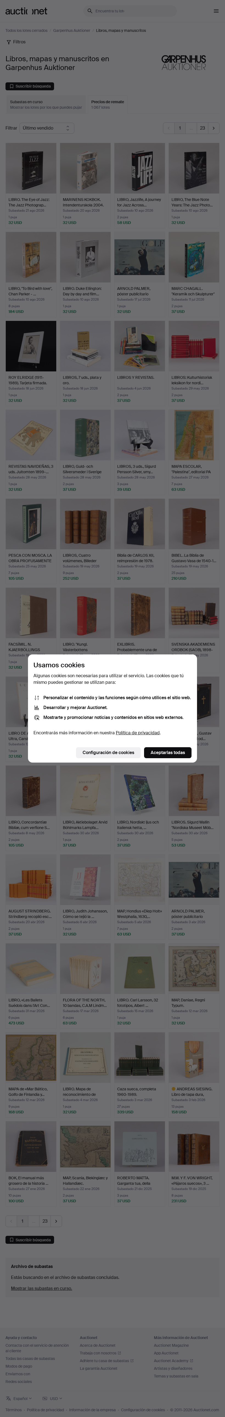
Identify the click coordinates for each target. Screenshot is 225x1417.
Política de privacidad (138, 733)
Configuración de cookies (108, 752)
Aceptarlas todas (168, 752)
